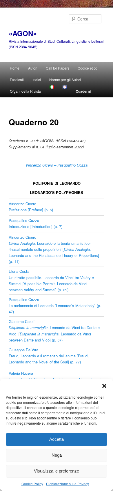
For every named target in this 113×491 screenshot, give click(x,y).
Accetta (56, 439)
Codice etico (87, 68)
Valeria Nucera (21, 373)
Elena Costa (19, 271)
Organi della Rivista (25, 91)
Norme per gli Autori (65, 79)
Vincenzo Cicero (22, 203)
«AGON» (23, 33)
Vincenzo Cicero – (40, 165)
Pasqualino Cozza (72, 165)
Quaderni (83, 91)
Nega (57, 455)
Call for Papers (57, 68)
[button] (104, 386)
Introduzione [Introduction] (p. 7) (35, 226)
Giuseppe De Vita (23, 349)
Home (14, 68)
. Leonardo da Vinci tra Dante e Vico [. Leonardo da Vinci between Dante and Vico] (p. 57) (54, 333)
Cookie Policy (32, 483)
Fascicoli (17, 79)
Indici (36, 79)
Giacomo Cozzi (21, 321)
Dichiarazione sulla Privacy (67, 483)
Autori (32, 68)
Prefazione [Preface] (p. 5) (31, 209)
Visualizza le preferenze (56, 470)
